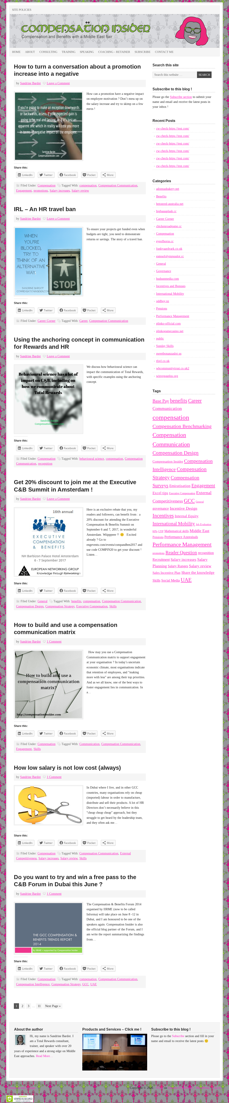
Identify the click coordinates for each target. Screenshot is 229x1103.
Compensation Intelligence (33, 984)
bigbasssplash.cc (166, 211)
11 (39, 1006)
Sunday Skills (165, 346)
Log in (216, 1088)
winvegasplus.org (167, 376)
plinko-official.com (168, 323)
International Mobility (170, 293)
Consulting (48, 52)
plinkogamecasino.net (169, 331)
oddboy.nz (162, 301)
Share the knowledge (197, 572)
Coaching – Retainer (114, 52)
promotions (41, 190)
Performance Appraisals (181, 537)
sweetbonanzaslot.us (168, 353)
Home (16, 52)
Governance (163, 271)
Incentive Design (183, 508)
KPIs (155, 531)
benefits (76, 601)
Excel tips (160, 493)
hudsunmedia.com (167, 278)
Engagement (24, 190)
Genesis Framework (180, 1088)
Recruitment (161, 559)
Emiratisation (180, 486)
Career (83, 321)
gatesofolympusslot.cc (170, 256)
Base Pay (161, 400)
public (160, 338)
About (30, 52)
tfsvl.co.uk (163, 361)
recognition (45, 463)
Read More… (44, 1056)
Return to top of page (21, 1088)
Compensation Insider (59, 31)
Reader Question (181, 552)
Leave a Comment (58, 83)
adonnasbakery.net (167, 189)
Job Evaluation (203, 524)
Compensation (46, 185)
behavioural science (91, 458)
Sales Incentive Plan (166, 572)
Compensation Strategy (59, 606)
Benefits (161, 196)
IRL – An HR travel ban (45, 209)
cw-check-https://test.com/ (172, 128)
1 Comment (54, 641)
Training (68, 52)
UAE (93, 984)
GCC (85, 984)
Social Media (170, 580)
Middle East (199, 531)
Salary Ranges (178, 566)
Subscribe (143, 52)
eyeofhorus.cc (165, 241)
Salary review (80, 190)
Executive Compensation (92, 606)
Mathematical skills (176, 531)
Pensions (161, 308)
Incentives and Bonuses (170, 286)
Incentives (163, 515)
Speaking (87, 52)
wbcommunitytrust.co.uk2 (172, 368)
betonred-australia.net (169, 204)
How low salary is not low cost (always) (67, 767)
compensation (88, 185)
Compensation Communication (117, 185)
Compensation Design (30, 606)
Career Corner (46, 321)
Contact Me (164, 52)
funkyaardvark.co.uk (169, 248)
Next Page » (53, 1006)
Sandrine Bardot (30, 83)
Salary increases (60, 190)
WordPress (202, 1088)
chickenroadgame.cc (169, 226)
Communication (89, 744)
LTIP (160, 531)
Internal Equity (187, 516)
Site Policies (21, 9)
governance (161, 508)
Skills (113, 606)
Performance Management (172, 316)
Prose (159, 1088)
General (42, 601)
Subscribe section (181, 97)
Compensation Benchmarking (182, 426)
